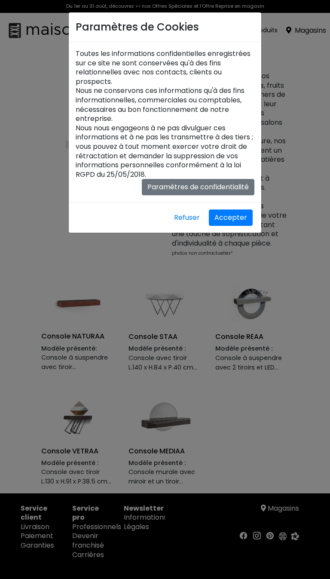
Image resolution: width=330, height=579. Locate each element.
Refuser (187, 217)
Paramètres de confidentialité (198, 187)
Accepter (230, 217)
